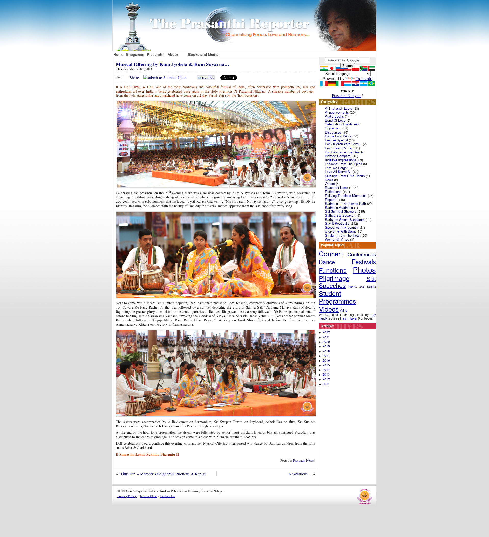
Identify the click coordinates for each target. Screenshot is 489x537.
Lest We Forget (336, 167)
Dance (327, 262)
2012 (326, 379)
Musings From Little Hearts (345, 175)
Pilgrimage (334, 278)
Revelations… (300, 473)
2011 (326, 384)
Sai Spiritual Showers (341, 211)
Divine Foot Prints (338, 136)
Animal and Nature (338, 108)
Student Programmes (337, 297)
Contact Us (167, 496)
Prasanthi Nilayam (346, 95)
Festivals (364, 261)
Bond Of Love (335, 120)
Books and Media (203, 54)
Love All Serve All (338, 171)
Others (330, 183)
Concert (331, 253)
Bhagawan (135, 54)
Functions (333, 269)
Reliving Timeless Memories (346, 195)
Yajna (343, 310)
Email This (208, 78)
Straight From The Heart (343, 235)
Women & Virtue (337, 239)
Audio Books (334, 116)
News (329, 179)
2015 (326, 365)
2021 (326, 337)
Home (119, 54)
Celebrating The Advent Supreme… (342, 126)
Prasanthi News (303, 460)
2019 (326, 346)
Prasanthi (155, 54)
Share (134, 77)
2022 (326, 332)
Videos (329, 308)
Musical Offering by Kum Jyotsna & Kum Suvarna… (172, 64)
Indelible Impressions (340, 159)
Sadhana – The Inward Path (345, 203)
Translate (364, 78)
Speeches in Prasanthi (341, 227)
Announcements (337, 112)
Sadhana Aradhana (339, 207)
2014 (326, 369)
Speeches (332, 285)
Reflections (333, 191)
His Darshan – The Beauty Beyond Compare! (344, 154)
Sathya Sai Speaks (339, 215)
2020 (326, 341)
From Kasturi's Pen (339, 148)
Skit (371, 278)
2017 (326, 355)
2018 (326, 351)
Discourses (333, 132)
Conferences (362, 254)
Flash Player (348, 318)
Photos (364, 269)
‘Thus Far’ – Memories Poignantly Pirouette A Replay (162, 473)
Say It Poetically (337, 223)
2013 (326, 374)
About (173, 54)
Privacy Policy (127, 496)
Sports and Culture (362, 287)
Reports (330, 199)
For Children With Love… (343, 143)
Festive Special (336, 140)
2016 (326, 360)
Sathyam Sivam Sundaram (345, 219)
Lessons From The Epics (343, 163)
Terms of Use (148, 496)
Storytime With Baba (340, 231)
